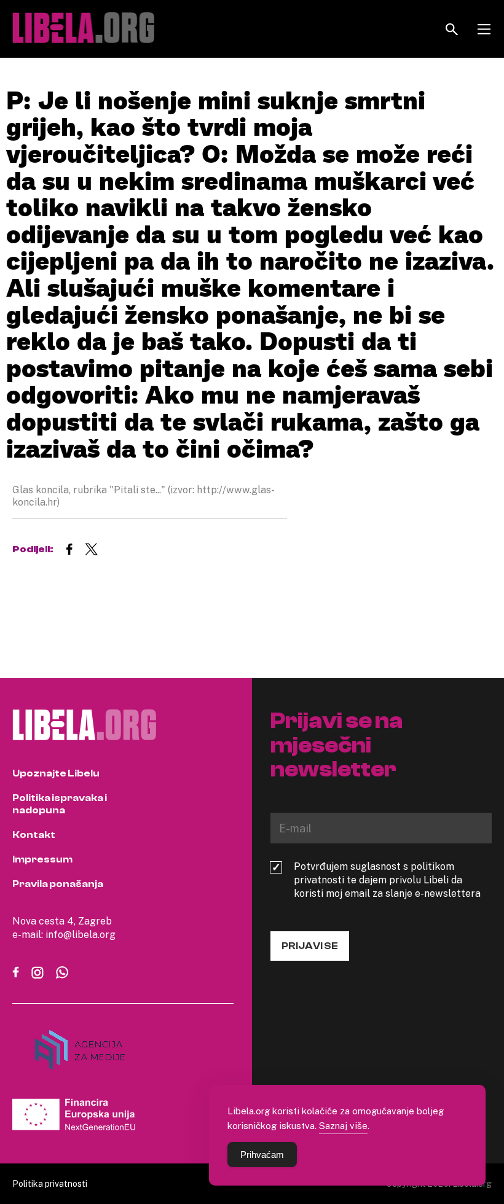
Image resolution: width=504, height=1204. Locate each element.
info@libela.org (80, 934)
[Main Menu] (484, 29)
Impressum (42, 859)
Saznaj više (343, 1125)
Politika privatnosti (49, 1183)
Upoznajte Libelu (56, 773)
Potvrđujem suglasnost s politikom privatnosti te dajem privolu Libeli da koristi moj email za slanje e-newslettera (387, 879)
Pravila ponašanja (57, 883)
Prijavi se (310, 946)
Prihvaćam (262, 1154)
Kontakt (33, 834)
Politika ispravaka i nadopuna (59, 804)
